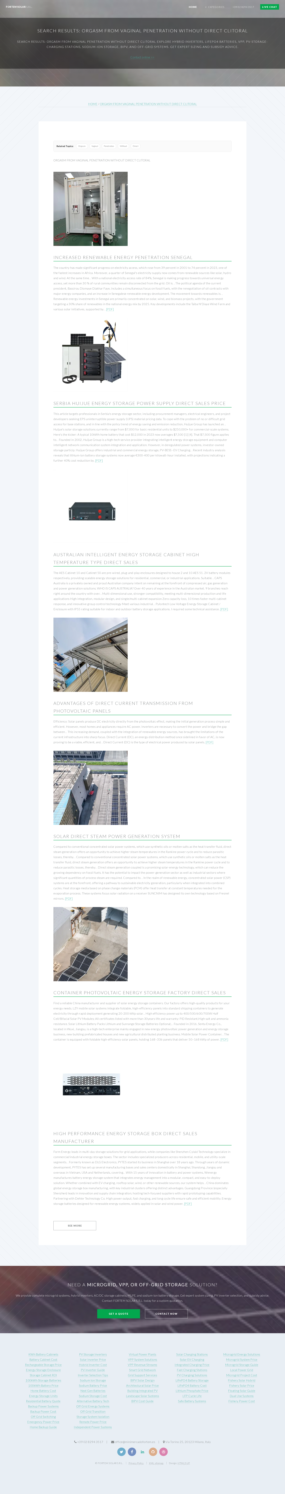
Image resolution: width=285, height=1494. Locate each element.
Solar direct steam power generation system (116, 836)
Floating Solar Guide (241, 1390)
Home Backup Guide (43, 1427)
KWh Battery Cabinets (43, 1354)
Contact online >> (142, 57)
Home (193, 6)
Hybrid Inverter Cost (93, 1364)
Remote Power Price (93, 1422)
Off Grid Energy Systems (93, 1406)
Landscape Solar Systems (142, 1396)
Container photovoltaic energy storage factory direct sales (139, 992)
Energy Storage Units (43, 1396)
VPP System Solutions (142, 1359)
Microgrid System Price (241, 1359)
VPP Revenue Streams (142, 1364)
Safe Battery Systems (192, 1401)
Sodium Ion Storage (93, 1380)
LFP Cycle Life (192, 1396)
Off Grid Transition (93, 1411)
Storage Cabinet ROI (43, 1375)
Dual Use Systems (242, 1396)
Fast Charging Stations (192, 1370)
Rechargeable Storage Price (43, 1364)
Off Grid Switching (43, 1416)
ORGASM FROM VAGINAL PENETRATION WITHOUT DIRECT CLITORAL (148, 104)
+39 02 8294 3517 (243, 6)
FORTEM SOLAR (19, 6)
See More (75, 1225)
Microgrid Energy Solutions (241, 1354)
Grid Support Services (142, 1375)
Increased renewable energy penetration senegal (123, 257)
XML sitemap (156, 1463)
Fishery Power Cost (241, 1401)
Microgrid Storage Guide (241, 1364)
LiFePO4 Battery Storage (192, 1380)
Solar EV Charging (192, 1359)
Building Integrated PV (142, 1390)
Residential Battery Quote (43, 1401)
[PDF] (110, 309)
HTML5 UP (184, 1463)
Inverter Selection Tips (93, 1375)
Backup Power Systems (43, 1406)
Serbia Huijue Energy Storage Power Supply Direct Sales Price (139, 403)
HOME (92, 104)
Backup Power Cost (43, 1411)
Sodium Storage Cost (93, 1396)
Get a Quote (118, 1313)
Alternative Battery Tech (93, 1401)
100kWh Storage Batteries (43, 1380)
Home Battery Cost (43, 1390)
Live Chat (269, 6)
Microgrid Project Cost (241, 1375)
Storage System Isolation (93, 1416)
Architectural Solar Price (142, 1385)
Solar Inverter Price (93, 1359)
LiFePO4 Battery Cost (192, 1385)
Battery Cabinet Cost (43, 1359)
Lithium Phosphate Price (192, 1390)
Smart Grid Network (142, 1370)
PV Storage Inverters (93, 1354)
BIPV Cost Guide (142, 1401)
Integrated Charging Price (192, 1364)
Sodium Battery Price (93, 1385)
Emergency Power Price (43, 1422)
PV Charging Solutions (192, 1375)
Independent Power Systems (93, 1427)
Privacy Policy (136, 1463)
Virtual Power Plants (142, 1354)
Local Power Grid (241, 1370)
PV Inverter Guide (93, 1370)
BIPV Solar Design (142, 1380)
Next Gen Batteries (93, 1390)
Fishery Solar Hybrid (241, 1380)
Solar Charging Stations (192, 1354)
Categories (216, 6)
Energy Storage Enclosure (43, 1370)
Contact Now (166, 1313)
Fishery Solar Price (241, 1385)
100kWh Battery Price (43, 1385)
